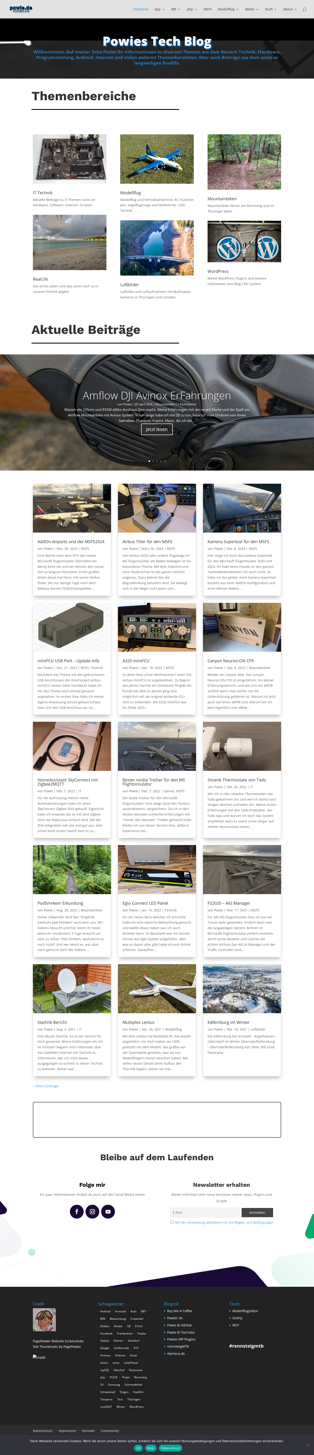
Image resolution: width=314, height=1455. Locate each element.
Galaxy (104, 1341)
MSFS (208, 9)
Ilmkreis (120, 1355)
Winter (121, 1407)
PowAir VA (175, 1318)
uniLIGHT (106, 1407)
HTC (136, 1348)
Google (104, 1348)
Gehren (118, 1341)
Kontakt (88, 1430)
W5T (235, 1325)
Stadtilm (138, 1392)
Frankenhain (125, 1333)
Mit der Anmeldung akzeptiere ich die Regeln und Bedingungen (224, 1222)
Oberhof (119, 1370)
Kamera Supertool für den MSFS (238, 541)
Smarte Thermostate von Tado (237, 780)
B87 (143, 1311)
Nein (150, 1448)
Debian (104, 1326)
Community (110, 1430)
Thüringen (133, 1399)
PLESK (113, 1377)
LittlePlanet (131, 1363)
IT (80, 791)
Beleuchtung (118, 1319)
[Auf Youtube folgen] (108, 1212)
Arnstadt (120, 1311)
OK (138, 1448)
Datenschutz (43, 1430)
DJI (129, 1326)
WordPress (137, 1407)
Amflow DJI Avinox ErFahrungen (157, 395)
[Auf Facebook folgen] (77, 1212)
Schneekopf (107, 1392)
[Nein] (308, 1445)
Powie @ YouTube (180, 1332)
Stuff (269, 9)
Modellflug (226, 9)
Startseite (140, 9)
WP (173, 9)
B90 (102, 1319)
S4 (101, 1385)
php (190, 9)
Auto (134, 1311)
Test (120, 1399)
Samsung (114, 1385)
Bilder (249, 9)
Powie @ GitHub (179, 1325)
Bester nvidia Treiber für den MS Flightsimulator (154, 782)
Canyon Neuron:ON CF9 (231, 660)
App (157, 9)
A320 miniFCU (136, 660)
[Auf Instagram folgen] (92, 1212)
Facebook (106, 1333)
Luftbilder (258, 1029)
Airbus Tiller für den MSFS (147, 541)
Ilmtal (133, 1355)
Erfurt (139, 1326)
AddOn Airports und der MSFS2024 (70, 541)
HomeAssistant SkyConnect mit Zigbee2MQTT (67, 782)
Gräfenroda (121, 1348)
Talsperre (106, 1399)
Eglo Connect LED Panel (145, 903)
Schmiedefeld (133, 1385)
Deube (118, 1326)
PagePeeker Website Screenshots (58, 1341)
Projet (126, 1377)
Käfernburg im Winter (228, 1022)
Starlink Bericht (52, 1022)
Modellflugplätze (245, 1311)
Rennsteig (140, 1377)
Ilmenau (105, 1355)
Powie (127, 404)
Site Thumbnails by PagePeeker (57, 1346)
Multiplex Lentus (138, 1022)
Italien (104, 1363)
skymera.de (176, 1353)
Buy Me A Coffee (179, 1311)
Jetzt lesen (157, 429)
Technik (97, 668)
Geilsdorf (134, 1341)
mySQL (104, 1370)
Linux (116, 1363)
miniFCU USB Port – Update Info (68, 660)
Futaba (141, 1333)
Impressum (67, 1430)
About (288, 9)
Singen (124, 1392)
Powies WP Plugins (181, 1339)
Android (105, 1311)
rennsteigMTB (178, 1346)
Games (169, 791)
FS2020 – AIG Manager (229, 903)
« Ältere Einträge (45, 1086)
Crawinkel (137, 1319)
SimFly (237, 1318)
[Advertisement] (157, 1119)
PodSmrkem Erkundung (60, 903)
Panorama (135, 1370)
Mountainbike (165, 404)
